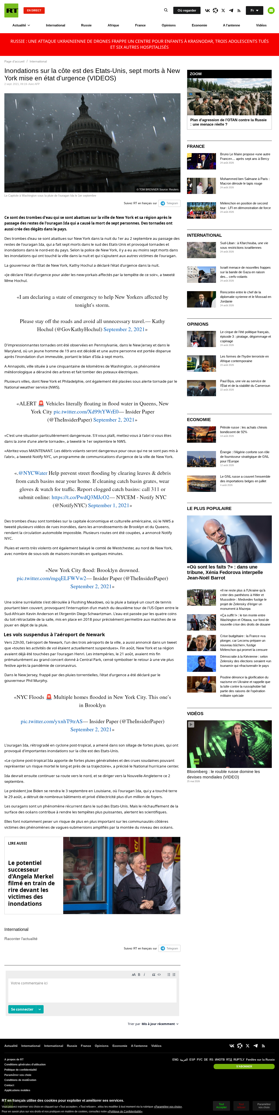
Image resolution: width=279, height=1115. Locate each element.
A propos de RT (14, 1059)
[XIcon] (223, 10)
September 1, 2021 (108, 505)
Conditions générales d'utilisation (25, 1064)
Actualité (19, 25)
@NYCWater (32, 472)
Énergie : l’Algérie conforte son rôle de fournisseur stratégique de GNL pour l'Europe (244, 456)
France (140, 25)
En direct (34, 10)
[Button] (271, 10)
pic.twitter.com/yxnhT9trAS (52, 721)
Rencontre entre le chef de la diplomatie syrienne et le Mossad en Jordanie (245, 296)
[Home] (11, 10)
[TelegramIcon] (231, 10)
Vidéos (261, 25)
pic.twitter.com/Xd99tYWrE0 (86, 411)
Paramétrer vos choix (17, 1075)
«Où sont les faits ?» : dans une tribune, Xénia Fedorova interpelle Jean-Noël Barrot (225, 572)
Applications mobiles (17, 1090)
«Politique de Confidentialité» (125, 1111)
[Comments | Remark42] (92, 999)
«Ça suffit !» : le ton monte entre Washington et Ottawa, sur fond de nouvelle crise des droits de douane (245, 619)
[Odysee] (215, 10)
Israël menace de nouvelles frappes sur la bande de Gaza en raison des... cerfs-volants (245, 272)
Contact (9, 1085)
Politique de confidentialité (20, 1069)
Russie (86, 25)
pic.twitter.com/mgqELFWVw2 (51, 578)
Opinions (169, 25)
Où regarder (187, 10)
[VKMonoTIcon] (207, 10)
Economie (199, 25)
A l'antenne (231, 25)
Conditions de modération (20, 1080)
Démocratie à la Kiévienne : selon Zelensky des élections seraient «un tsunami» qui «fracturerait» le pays (245, 661)
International (55, 25)
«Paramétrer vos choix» (168, 1106)
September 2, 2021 (124, 329)
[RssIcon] (238, 10)
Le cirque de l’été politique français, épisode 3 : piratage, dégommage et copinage (245, 336)
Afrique (113, 25)
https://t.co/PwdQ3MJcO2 (80, 497)
